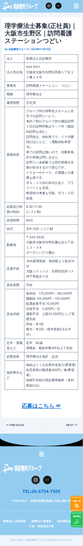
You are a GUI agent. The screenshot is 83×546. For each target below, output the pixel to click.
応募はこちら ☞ (41, 406)
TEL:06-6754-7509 (41, 491)
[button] (76, 6)
